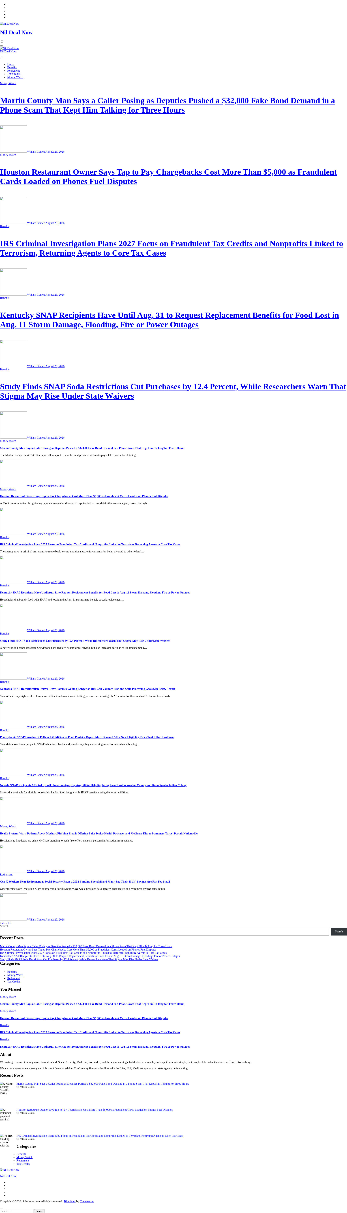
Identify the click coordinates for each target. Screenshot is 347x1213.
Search (4, 926)
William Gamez (36, 151)
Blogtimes (70, 1201)
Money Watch (15, 77)
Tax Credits (13, 73)
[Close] (1, 1208)
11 (9, 922)
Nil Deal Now (16, 32)
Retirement (13, 70)
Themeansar (87, 1201)
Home (10, 64)
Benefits (12, 67)
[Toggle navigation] (1, 45)
